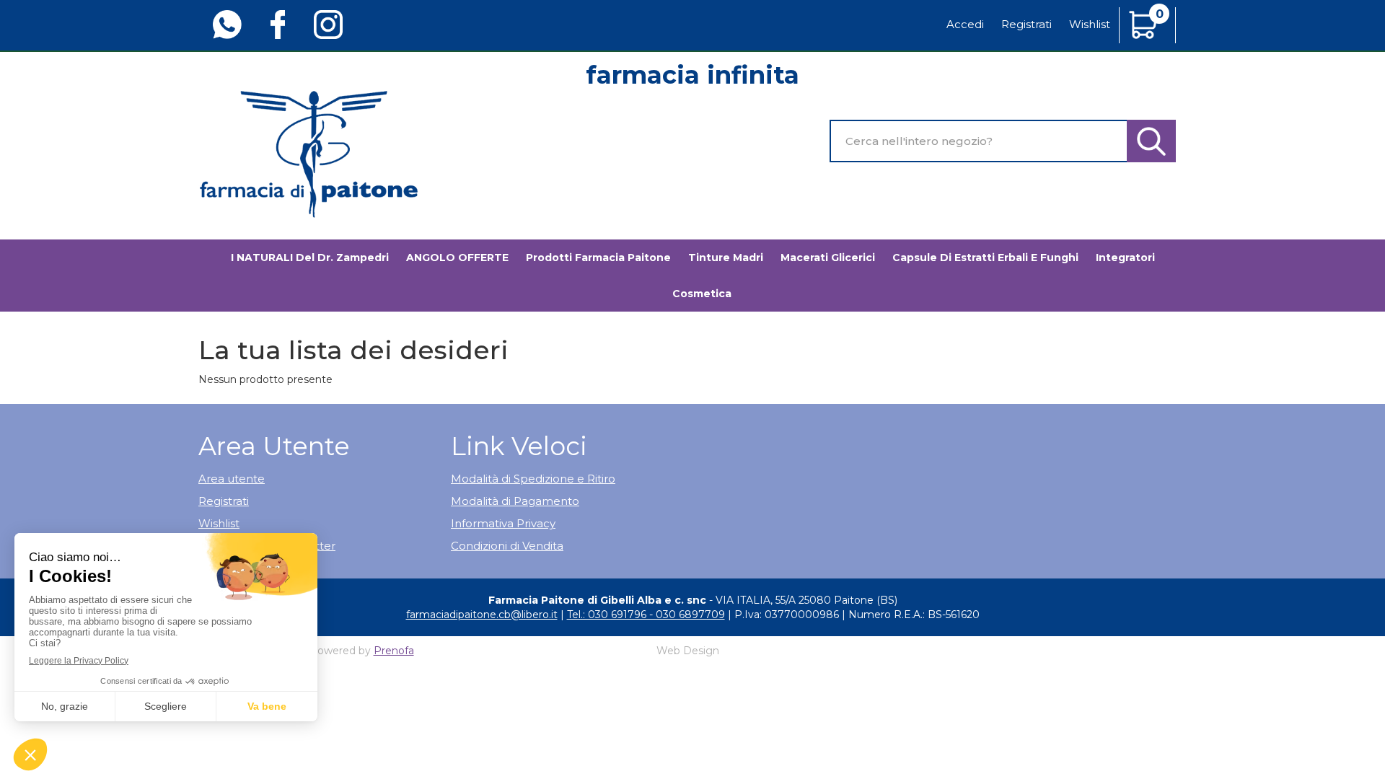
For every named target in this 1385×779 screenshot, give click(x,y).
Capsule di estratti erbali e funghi (985, 257)
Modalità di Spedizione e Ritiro (533, 478)
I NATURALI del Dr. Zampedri (310, 257)
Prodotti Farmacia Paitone (598, 257)
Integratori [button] (1125, 257)
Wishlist (1089, 24)
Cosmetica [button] (701, 293)
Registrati (1026, 24)
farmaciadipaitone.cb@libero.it (482, 614)
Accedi (965, 24)
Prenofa (394, 650)
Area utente (231, 478)
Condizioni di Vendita (507, 546)
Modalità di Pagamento (515, 501)
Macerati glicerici (828, 257)
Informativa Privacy (503, 523)
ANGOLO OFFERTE (457, 257)
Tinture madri (725, 257)
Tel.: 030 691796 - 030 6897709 (646, 614)
